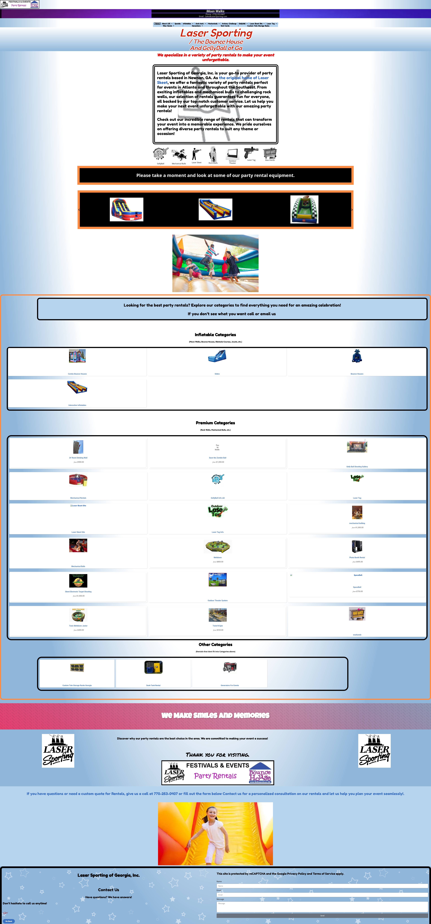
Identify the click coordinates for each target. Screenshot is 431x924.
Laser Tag (271, 23)
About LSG (166, 23)
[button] (79, 209)
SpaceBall (357, 587)
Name (219, 881)
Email (219, 890)
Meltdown (218, 557)
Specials (178, 23)
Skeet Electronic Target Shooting (78, 592)
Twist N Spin (218, 626)
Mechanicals (212, 23)
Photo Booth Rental (357, 557)
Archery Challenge (229, 23)
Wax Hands (167, 26)
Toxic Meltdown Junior (78, 626)
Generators (196, 26)
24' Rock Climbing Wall (78, 458)
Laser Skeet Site (256, 23)
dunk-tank (200, 23)
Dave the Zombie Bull (217, 458)
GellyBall (242, 23)
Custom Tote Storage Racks (258, 26)
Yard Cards (225, 26)
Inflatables (187, 23)
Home (157, 23)
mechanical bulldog (357, 523)
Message (220, 899)
